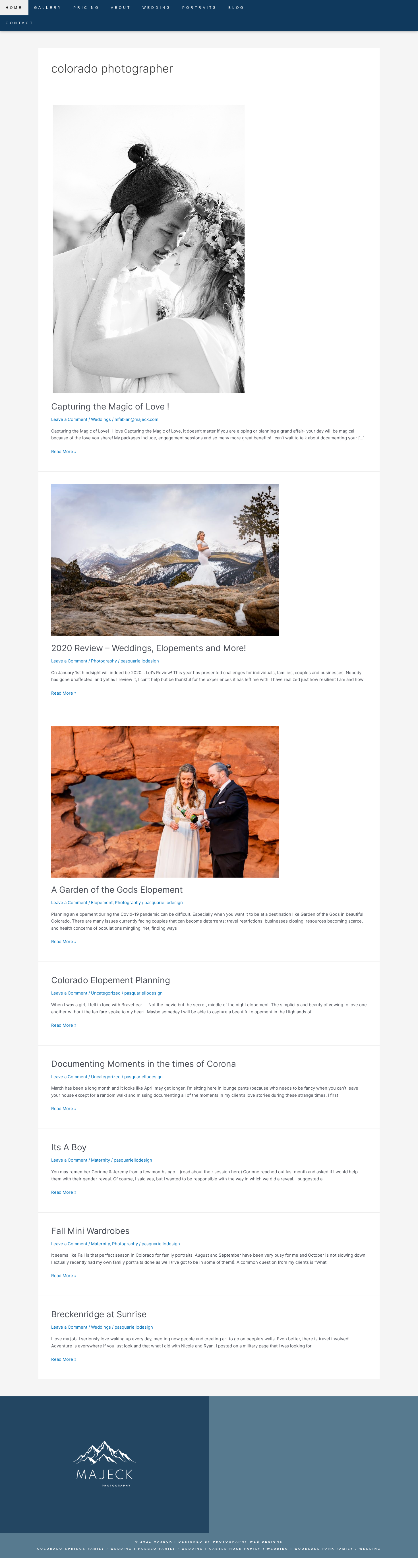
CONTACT (20, 23)
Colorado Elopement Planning (110, 980)
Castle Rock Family (235, 1548)
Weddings (101, 419)
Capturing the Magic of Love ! (110, 406)
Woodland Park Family (323, 1548)
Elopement (102, 902)
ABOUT (121, 8)
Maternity (100, 1160)
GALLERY (48, 8)
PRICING (86, 8)
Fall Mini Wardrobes (90, 1231)
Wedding (121, 1548)
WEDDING (156, 8)
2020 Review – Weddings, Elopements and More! (148, 648)
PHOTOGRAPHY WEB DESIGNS (248, 1541)
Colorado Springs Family (71, 1548)
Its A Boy (69, 1147)
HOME (14, 8)
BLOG (236, 8)
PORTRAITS (199, 8)
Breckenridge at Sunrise (98, 1314)
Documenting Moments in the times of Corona (143, 1064)
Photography (104, 661)
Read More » (63, 451)
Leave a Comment (69, 419)
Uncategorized (106, 993)
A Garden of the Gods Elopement (117, 889)
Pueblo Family (157, 1548)
